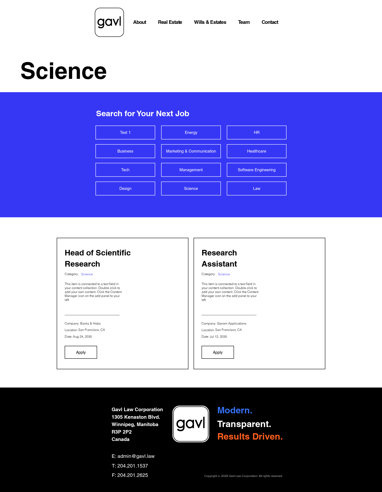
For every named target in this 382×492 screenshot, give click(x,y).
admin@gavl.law (136, 456)
